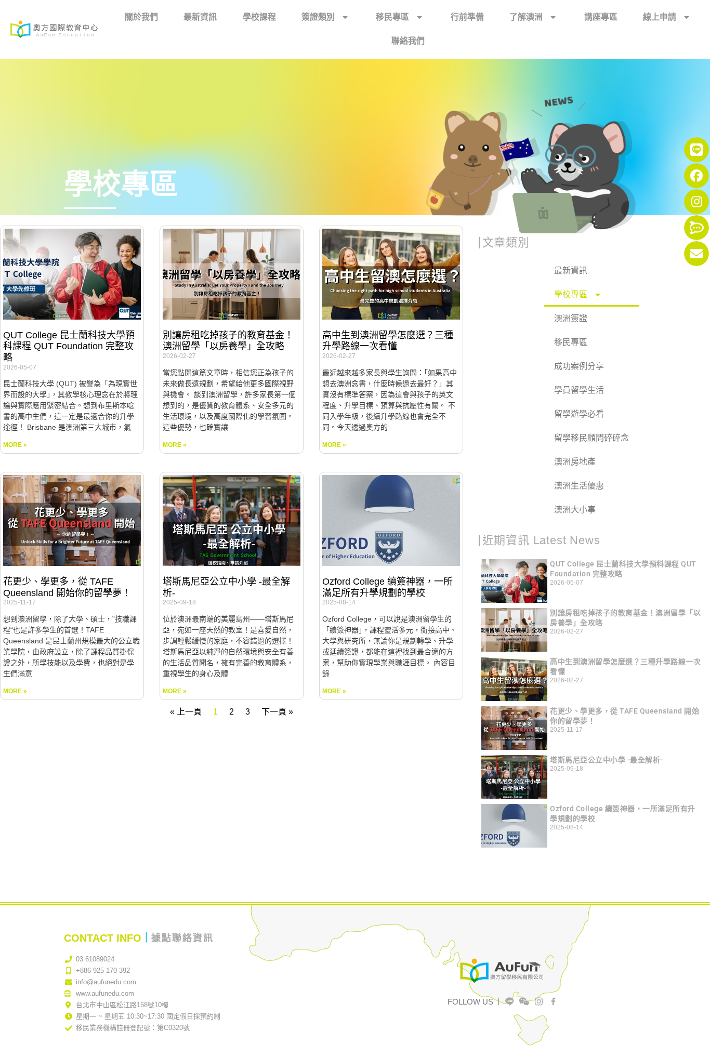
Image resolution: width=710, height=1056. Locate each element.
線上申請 (659, 17)
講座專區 (600, 17)
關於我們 (141, 17)
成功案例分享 (579, 366)
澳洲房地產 (575, 461)
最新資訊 (200, 17)
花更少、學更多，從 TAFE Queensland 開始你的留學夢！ (67, 587)
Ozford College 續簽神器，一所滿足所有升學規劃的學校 (387, 587)
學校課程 (259, 17)
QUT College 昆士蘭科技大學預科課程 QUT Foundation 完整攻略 (69, 346)
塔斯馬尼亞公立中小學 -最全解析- (606, 760)
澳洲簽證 (570, 318)
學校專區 (570, 294)
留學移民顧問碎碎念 (591, 437)
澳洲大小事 (575, 509)
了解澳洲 (526, 17)
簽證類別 (318, 17)
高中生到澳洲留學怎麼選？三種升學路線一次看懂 (387, 341)
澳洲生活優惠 (579, 485)
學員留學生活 (579, 390)
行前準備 (467, 17)
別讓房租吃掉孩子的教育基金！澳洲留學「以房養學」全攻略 (228, 341)
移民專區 (392, 17)
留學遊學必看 (579, 414)
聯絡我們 (408, 41)
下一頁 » (277, 711)
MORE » (15, 444)
